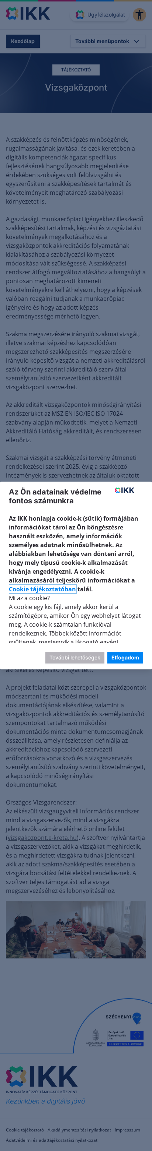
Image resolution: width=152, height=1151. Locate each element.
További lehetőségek (74, 657)
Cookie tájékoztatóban (42, 589)
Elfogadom (125, 657)
